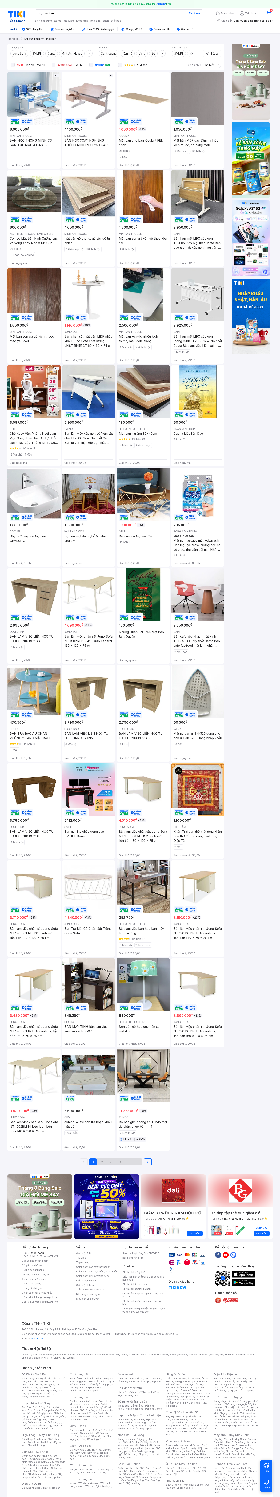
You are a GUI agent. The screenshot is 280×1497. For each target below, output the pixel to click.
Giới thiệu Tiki (83, 1253)
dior (35, 1354)
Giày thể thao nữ (241, 1422)
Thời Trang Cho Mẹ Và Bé (36, 1378)
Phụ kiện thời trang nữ (129, 1392)
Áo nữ (73, 1378)
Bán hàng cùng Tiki (133, 1257)
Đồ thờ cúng (130, 1454)
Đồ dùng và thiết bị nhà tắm (140, 1448)
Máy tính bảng (37, 1445)
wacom (193, 1354)
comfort (240, 1354)
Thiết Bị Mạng (136, 1425)
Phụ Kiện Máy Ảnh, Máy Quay (230, 1439)
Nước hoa (34, 1474)
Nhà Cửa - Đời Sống (131, 1435)
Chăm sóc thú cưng (128, 1468)
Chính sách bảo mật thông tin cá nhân (97, 1271)
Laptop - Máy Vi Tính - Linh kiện (139, 1415)
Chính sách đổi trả (31, 1283)
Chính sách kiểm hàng (34, 1279)
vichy (57, 1357)
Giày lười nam (77, 1449)
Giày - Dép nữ (79, 1425)
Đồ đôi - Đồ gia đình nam (94, 1410)
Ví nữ (105, 1469)
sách (106, 20)
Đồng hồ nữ (137, 1405)
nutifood (163, 1354)
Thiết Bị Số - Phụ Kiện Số (182, 1412)
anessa (203, 1354)
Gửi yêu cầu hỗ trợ (32, 1265)
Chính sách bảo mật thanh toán (93, 1266)
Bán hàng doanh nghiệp (89, 1294)
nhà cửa (95, 20)
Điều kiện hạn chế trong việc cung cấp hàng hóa (143, 1278)
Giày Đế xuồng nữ (91, 1439)
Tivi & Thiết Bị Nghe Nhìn (185, 1401)
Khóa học (195, 1445)
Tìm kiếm (194, 13)
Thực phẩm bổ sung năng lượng (236, 1424)
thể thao (116, 20)
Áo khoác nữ (95, 1381)
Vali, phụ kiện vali (151, 1381)
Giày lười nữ (98, 1436)
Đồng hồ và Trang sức (132, 1401)
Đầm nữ (82, 1378)
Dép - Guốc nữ (94, 1430)
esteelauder (46, 1354)
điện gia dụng (43, 20)
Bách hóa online (182, 1393)
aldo (143, 1354)
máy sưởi (219, 1468)
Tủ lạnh (224, 1381)
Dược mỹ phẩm (52, 1477)
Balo (120, 1378)
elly (118, 1354)
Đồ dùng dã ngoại (236, 1404)
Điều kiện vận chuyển (87, 1298)
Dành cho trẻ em (38, 1422)
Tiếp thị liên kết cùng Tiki (90, 1289)
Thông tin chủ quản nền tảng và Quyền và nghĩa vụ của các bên (143, 1310)
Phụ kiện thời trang (130, 1387)
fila (63, 1357)
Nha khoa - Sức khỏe (186, 1454)
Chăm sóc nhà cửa (42, 1428)
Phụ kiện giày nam (87, 1455)
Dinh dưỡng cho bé (38, 1387)
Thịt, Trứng (39, 1407)
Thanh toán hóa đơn (177, 1445)
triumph (152, 1354)
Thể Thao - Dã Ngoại (228, 1397)
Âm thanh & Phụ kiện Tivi (227, 1378)
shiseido (27, 1357)
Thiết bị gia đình (51, 1487)
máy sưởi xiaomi (239, 1480)
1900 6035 (37, 1338)
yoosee (213, 1354)
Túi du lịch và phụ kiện (137, 1378)
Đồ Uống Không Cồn (137, 1480)
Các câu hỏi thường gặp (35, 1260)
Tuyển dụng (82, 1262)
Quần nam (91, 1401)
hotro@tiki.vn (50, 1297)
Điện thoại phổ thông (39, 1442)
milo (124, 1354)
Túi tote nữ (90, 1472)
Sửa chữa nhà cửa (133, 1442)
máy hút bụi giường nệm (234, 1482)
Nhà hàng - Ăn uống (184, 1451)
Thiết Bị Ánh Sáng (235, 1442)
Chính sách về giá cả (133, 1272)
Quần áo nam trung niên (90, 1416)
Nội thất (134, 1445)
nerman (182, 1354)
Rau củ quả (34, 1410)
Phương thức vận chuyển (35, 1274)
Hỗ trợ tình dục (49, 1474)
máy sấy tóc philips (237, 1471)
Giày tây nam (93, 1449)
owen (80, 1354)
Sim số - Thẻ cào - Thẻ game (194, 1457)
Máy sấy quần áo (230, 1390)
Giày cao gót (77, 1430)
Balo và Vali (126, 1374)
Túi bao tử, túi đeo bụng (99, 1486)
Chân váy (93, 1384)
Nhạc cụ (143, 1454)
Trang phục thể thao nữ (226, 1401)
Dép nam (87, 1452)
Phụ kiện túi (104, 1472)
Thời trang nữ (79, 1374)
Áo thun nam (77, 1401)
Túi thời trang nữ (81, 1465)
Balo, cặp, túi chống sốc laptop (140, 1380)
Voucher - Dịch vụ (178, 1441)
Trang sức (123, 1405)
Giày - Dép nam (80, 1445)
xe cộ (57, 20)
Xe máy (176, 1471)
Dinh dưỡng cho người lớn (42, 1390)
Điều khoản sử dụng (87, 1280)
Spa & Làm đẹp (189, 1448)
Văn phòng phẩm (193, 1484)
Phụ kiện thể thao (235, 1407)
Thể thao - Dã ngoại (182, 1384)
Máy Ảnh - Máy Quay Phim (231, 1435)
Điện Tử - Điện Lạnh (227, 1374)
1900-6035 (37, 1253)
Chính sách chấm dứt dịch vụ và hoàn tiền (142, 1303)
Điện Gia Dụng (31, 1483)
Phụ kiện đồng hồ (134, 1408)
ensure (89, 1354)
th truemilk (60, 1354)
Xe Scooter (195, 1471)
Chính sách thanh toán (134, 1284)
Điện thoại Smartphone (34, 1439)
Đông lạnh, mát (45, 1413)
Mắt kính (148, 1392)
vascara (26, 1354)
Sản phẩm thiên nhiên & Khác (41, 1466)
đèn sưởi (230, 1468)
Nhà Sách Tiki (175, 1480)
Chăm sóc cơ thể (38, 1462)
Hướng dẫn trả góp (32, 1288)
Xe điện (198, 1468)
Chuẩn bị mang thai (39, 1396)
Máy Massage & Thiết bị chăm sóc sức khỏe (43, 1463)
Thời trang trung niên (87, 1390)
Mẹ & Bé (186, 1390)
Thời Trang (195, 1378)
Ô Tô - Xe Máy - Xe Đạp (181, 1463)
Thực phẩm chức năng (40, 1458)
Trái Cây (26, 1407)
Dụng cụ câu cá (229, 1413)
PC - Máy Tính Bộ (133, 1428)
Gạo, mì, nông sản (40, 1416)
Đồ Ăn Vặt (130, 1477)
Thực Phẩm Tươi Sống (36, 1403)
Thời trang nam (80, 1397)
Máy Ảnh (242, 1457)
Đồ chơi (56, 1378)
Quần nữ (93, 1378)
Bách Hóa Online (129, 1463)
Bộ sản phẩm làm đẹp (42, 1476)
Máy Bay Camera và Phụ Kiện (234, 1456)
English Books (185, 1487)
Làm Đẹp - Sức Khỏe (35, 1451)
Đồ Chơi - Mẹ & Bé (34, 1374)
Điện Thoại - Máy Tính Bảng (40, 1435)
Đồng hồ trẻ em (153, 1408)
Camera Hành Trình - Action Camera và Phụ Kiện (235, 1445)
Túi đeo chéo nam (89, 1483)
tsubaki (71, 1357)
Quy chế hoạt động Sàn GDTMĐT (140, 1253)
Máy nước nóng (234, 1387)
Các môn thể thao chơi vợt (235, 1418)
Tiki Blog (81, 1257)
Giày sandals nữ (89, 1433)
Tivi (222, 1387)
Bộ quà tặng (133, 1483)
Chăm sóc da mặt (31, 1455)
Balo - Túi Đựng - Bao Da (234, 1448)
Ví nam (73, 1483)
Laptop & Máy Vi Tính (191, 1396)
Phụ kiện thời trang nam (138, 1394)
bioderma (108, 1354)
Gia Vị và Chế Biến (134, 1474)
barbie (71, 1354)
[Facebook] (218, 1255)
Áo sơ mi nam (91, 1404)
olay (222, 1354)
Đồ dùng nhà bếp (31, 1487)
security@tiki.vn (49, 1301)
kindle (173, 1354)
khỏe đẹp (82, 20)
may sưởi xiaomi (231, 1477)
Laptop (149, 1428)
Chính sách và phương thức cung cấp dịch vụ (142, 1295)
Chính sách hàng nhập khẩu (37, 1292)
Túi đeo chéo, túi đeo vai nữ (85, 1469)
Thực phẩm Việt (50, 1410)
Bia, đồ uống (34, 1419)
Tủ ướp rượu (248, 1390)
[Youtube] (226, 1255)
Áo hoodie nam (85, 1407)
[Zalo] (233, 1255)
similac (230, 1354)
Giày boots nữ (82, 1436)
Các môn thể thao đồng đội (235, 1416)
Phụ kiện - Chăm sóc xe (179, 1468)
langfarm (38, 1357)
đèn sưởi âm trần (230, 1489)
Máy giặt (225, 1384)
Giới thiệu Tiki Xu (85, 1285)
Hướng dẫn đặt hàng (33, 1269)
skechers (134, 1354)
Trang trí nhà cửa (127, 1439)
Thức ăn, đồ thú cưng (39, 1425)
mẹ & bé (69, 20)
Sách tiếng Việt (174, 1484)
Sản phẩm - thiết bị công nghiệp (188, 1398)
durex (98, 1354)
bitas (249, 1354)
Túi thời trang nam (82, 1479)
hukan (48, 1357)
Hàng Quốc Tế (175, 1374)
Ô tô (184, 1471)
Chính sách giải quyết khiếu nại (93, 1276)
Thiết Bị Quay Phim (233, 1454)
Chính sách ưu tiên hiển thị (136, 1288)
